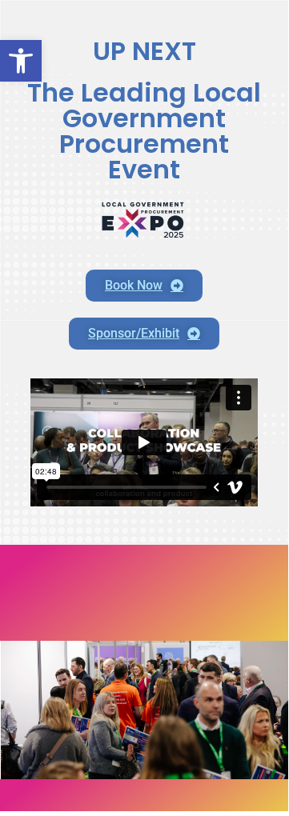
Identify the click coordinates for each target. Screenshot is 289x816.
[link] (21, 61)
